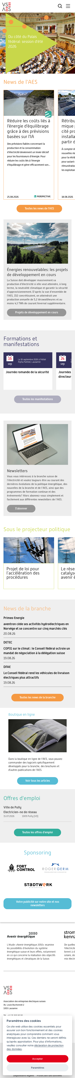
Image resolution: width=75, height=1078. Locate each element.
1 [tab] (30, 69)
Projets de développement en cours (36, 312)
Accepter (37, 1058)
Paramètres (37, 1067)
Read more (29, 144)
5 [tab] (44, 69)
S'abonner (21, 508)
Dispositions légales (23, 1075)
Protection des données (49, 1075)
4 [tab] (41, 69)
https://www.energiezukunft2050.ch (32, 945)
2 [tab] (34, 69)
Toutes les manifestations (37, 399)
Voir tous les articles (37, 780)
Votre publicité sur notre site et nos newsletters (37, 903)
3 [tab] (37, 70)
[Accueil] (6, 9)
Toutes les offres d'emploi (37, 832)
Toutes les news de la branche (37, 697)
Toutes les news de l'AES (39, 208)
